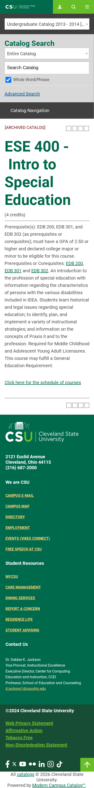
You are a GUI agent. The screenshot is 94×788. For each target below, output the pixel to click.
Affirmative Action (23, 730)
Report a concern (22, 609)
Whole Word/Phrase (31, 79)
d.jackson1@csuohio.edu (25, 688)
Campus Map (17, 506)
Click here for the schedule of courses (43, 382)
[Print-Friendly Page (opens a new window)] (80, 128)
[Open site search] (73, 7)
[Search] (83, 67)
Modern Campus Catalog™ (59, 785)
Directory (15, 517)
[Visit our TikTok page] (59, 764)
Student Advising (22, 630)
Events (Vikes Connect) (27, 538)
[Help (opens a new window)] (86, 128)
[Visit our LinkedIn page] (42, 764)
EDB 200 (74, 263)
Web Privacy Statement (29, 723)
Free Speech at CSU (23, 549)
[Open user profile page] (60, 7)
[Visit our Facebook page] (7, 764)
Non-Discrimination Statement (36, 745)
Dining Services (20, 598)
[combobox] (47, 24)
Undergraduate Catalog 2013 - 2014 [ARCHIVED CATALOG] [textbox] (48, 24)
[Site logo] (20, 7)
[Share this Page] (74, 128)
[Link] (87, 765)
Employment (17, 528)
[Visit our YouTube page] (22, 764)
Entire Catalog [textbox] (21, 53)
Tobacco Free (19, 737)
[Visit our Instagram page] (50, 764)
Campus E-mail (19, 495)
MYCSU (11, 576)
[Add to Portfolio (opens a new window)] (68, 128)
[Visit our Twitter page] (14, 764)
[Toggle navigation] (87, 7)
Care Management (23, 587)
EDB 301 (13, 270)
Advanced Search (22, 94)
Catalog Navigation (29, 110)
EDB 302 (39, 270)
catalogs (25, 774)
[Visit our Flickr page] (32, 764)
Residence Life (19, 619)
